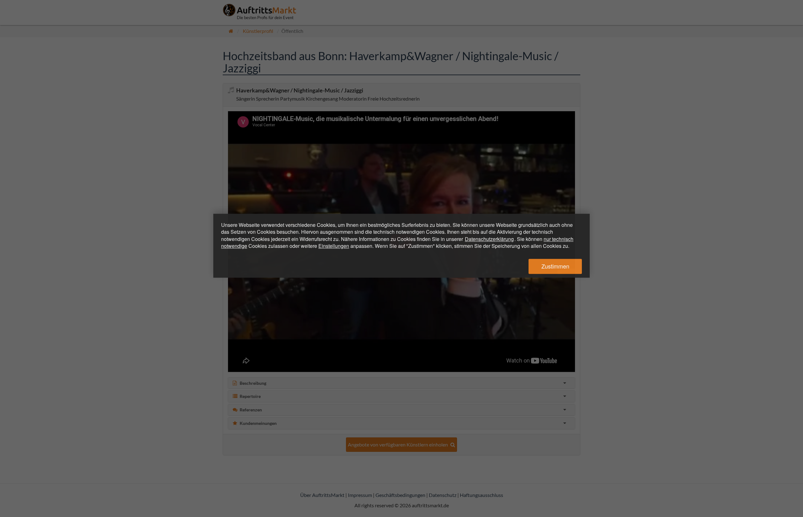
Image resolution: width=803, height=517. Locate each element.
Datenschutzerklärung (489, 239)
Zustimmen (555, 266)
